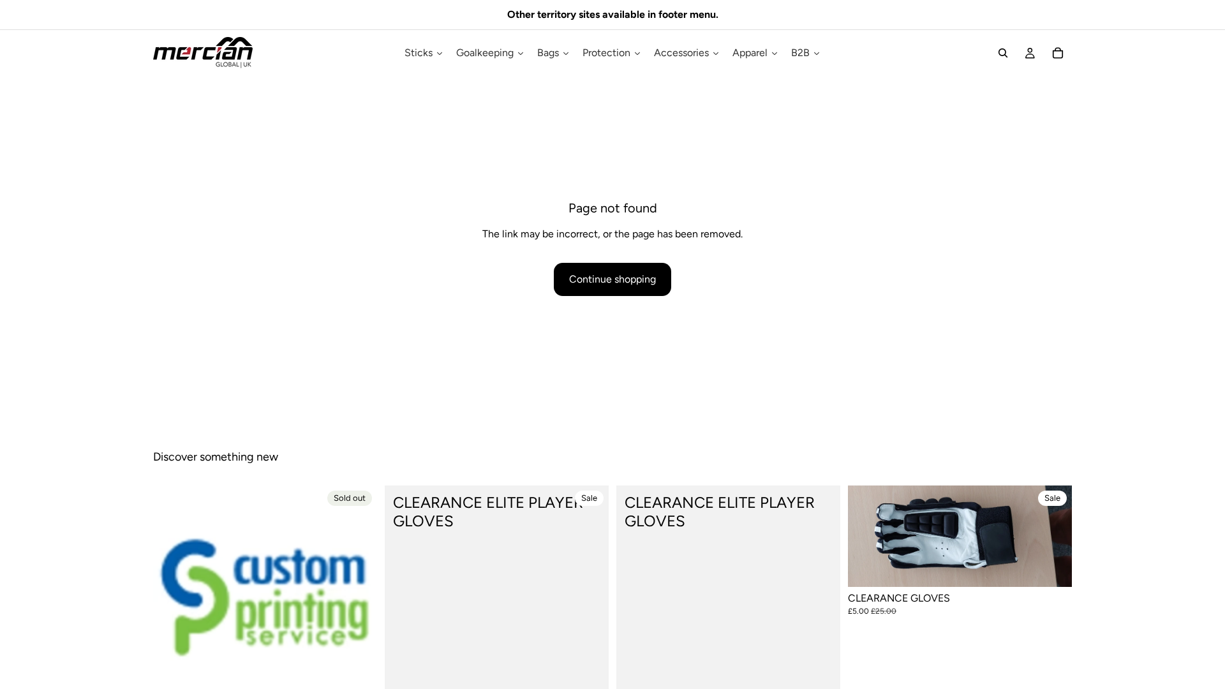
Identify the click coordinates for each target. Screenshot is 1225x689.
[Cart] (1058, 53)
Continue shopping (612, 279)
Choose (1063, 567)
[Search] (1003, 53)
